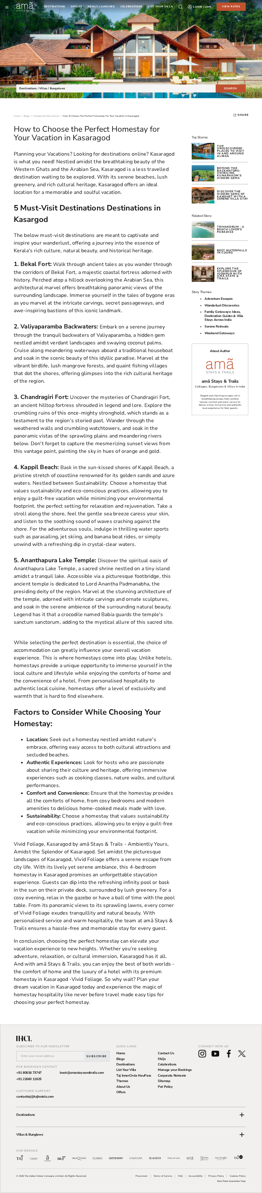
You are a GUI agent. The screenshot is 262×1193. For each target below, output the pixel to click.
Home (120, 1053)
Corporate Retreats (172, 1075)
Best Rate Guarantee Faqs (231, 1181)
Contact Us (166, 1053)
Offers (121, 1092)
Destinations (54, 6)
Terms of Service (163, 1176)
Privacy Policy (216, 1176)
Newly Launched (101, 6)
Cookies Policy (238, 1176)
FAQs (162, 1059)
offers (76, 6)
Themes (122, 1081)
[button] (131, 1115)
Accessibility (196, 1176)
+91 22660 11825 (29, 1079)
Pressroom (141, 1176)
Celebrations (167, 1064)
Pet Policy (165, 1087)
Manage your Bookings (174, 1070)
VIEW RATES (231, 6)
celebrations (131, 6)
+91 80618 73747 (29, 1073)
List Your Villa (126, 1070)
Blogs (120, 1059)
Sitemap (164, 1081)
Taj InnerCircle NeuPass (133, 1075)
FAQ (180, 1176)
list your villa (160, 6)
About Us (123, 1087)
